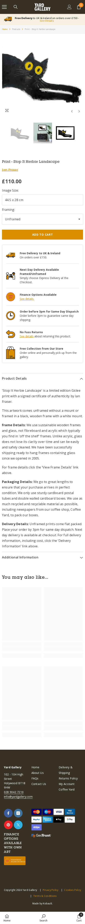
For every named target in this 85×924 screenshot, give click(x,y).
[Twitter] (18, 824)
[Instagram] (18, 813)
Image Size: (10, 190)
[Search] (15, 7)
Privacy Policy (51, 890)
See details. (27, 299)
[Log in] (69, 7)
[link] (22, 649)
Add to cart (42, 234)
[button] (71, 111)
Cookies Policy (72, 890)
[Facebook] (8, 813)
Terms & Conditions (45, 896)
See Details (47, 20)
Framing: (8, 209)
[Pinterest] (8, 824)
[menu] (4, 7)
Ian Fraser (10, 170)
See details (27, 336)
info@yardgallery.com (18, 796)
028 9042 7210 (14, 792)
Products (16, 29)
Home (5, 29)
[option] (42, 74)
